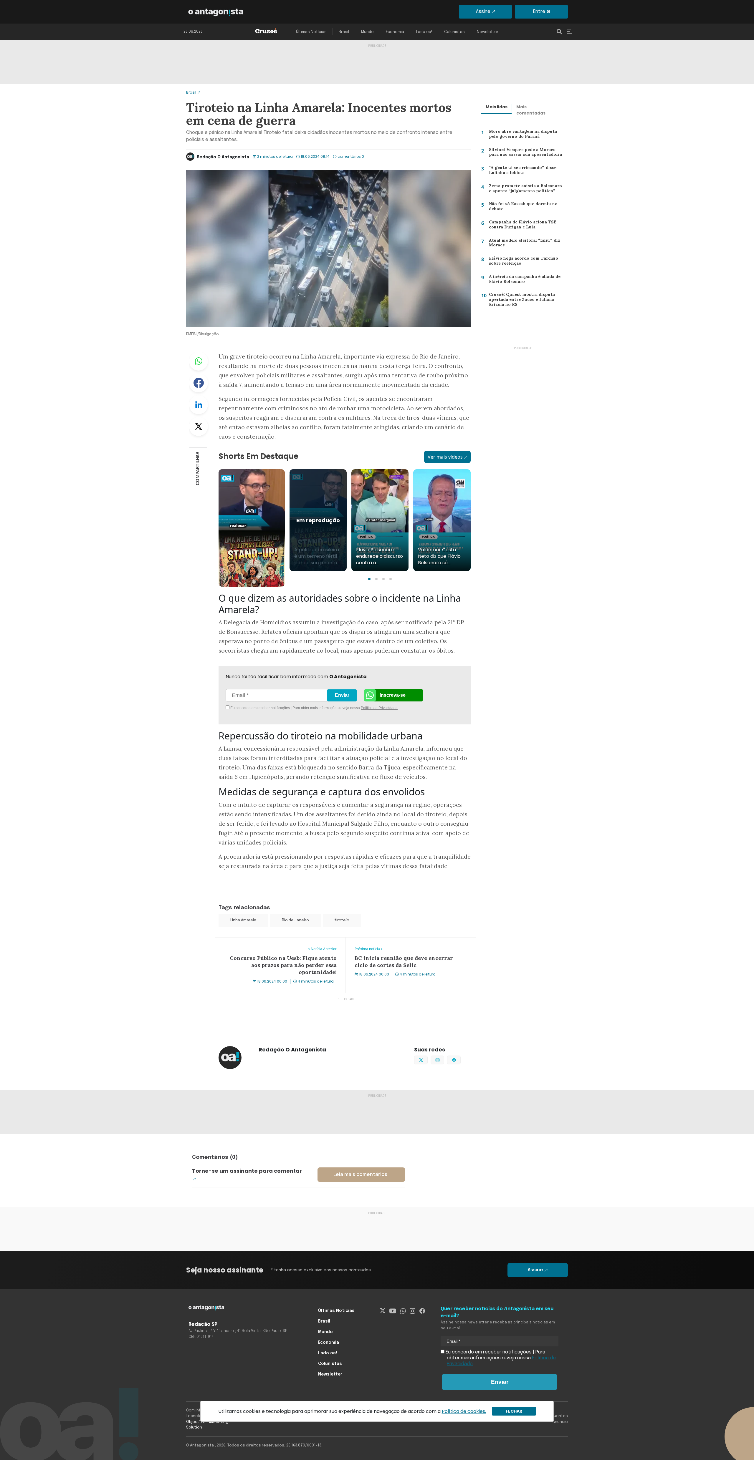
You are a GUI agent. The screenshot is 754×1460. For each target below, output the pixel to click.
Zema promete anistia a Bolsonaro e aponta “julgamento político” (525, 190)
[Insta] (412, 1310)
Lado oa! (424, 32)
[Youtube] (392, 1310)
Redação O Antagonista (223, 157)
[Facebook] (422, 1310)
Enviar (342, 695)
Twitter (198, 426)
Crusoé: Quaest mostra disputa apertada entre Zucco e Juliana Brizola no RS (520, 300)
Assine (483, 11)
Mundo (367, 32)
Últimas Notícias (311, 32)
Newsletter (487, 32)
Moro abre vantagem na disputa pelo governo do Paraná (521, 135)
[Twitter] (383, 1310)
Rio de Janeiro (295, 920)
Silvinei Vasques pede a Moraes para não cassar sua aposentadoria (526, 153)
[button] (369, 579)
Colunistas (454, 32)
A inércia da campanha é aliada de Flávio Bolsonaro (523, 280)
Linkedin (198, 404)
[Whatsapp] (403, 1310)
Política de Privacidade (379, 708)
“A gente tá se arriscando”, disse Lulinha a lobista (521, 171)
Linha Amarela (243, 920)
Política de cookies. (464, 1411)
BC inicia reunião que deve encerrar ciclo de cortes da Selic (405, 944)
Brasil (344, 32)
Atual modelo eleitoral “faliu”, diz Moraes (521, 244)
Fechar (514, 1411)
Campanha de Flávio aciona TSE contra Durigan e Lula (520, 226)
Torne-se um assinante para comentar (247, 1170)
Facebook (198, 383)
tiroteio (342, 920)
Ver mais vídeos (445, 457)
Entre (539, 11)
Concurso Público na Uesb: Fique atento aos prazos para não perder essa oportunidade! (278, 944)
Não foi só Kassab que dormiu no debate (522, 208)
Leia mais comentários (360, 1174)
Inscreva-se (393, 695)
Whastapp (198, 361)
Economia (395, 32)
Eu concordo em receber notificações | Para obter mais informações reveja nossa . (279, 708)
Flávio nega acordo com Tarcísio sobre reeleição (521, 262)
